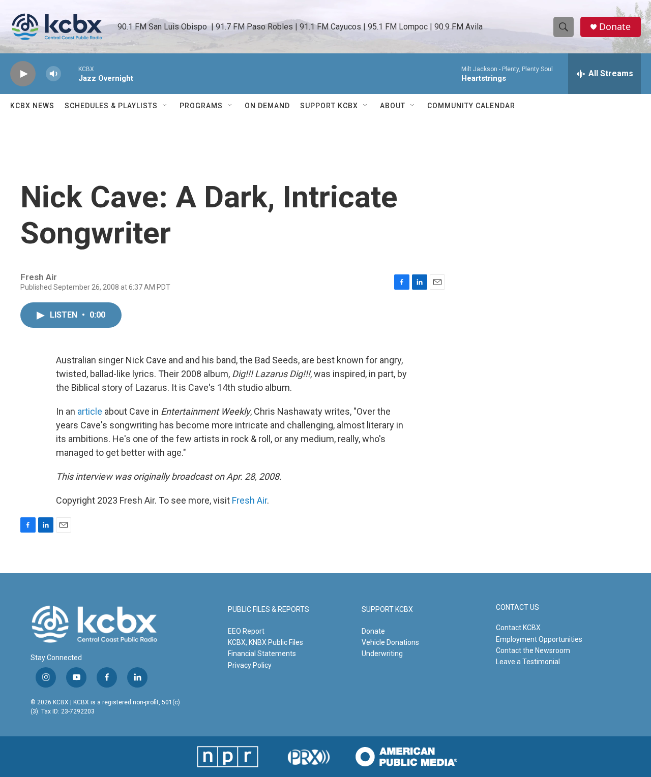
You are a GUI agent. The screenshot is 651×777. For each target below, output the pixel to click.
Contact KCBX (518, 628)
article (89, 411)
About (392, 106)
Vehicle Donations (390, 642)
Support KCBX (329, 106)
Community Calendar (471, 106)
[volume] (53, 74)
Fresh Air (249, 500)
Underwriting (382, 653)
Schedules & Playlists (111, 106)
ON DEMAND (267, 106)
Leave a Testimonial (528, 662)
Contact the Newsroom (533, 650)
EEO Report (246, 631)
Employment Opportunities (539, 639)
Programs (201, 106)
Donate (615, 26)
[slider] (69, 73)
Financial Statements (262, 653)
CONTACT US (517, 607)
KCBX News (32, 106)
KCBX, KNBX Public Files (265, 642)
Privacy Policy (250, 665)
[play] (23, 74)
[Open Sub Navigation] (165, 106)
